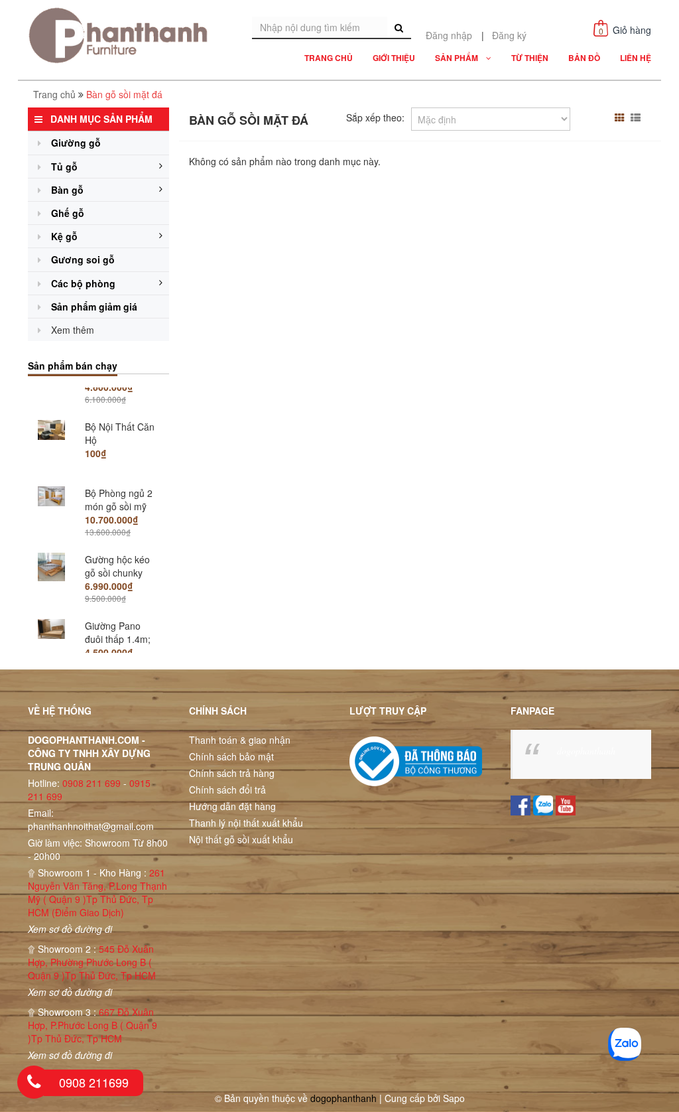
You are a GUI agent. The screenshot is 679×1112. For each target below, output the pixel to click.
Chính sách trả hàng (232, 773)
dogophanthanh (586, 750)
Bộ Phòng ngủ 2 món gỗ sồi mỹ (119, 474)
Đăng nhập (449, 35)
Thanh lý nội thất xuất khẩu (246, 822)
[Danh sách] (637, 117)
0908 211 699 (91, 783)
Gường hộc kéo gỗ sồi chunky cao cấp (117, 547)
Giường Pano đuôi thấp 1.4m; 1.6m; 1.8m (118, 614)
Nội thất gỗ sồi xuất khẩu (241, 839)
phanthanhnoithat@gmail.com (91, 826)
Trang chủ (54, 94)
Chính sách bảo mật (231, 756)
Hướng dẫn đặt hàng (232, 806)
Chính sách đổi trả (227, 789)
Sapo (454, 1098)
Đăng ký (509, 35)
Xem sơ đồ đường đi (70, 929)
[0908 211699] (33, 1082)
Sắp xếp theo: (375, 117)
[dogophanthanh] (122, 35)
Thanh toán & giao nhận (239, 739)
